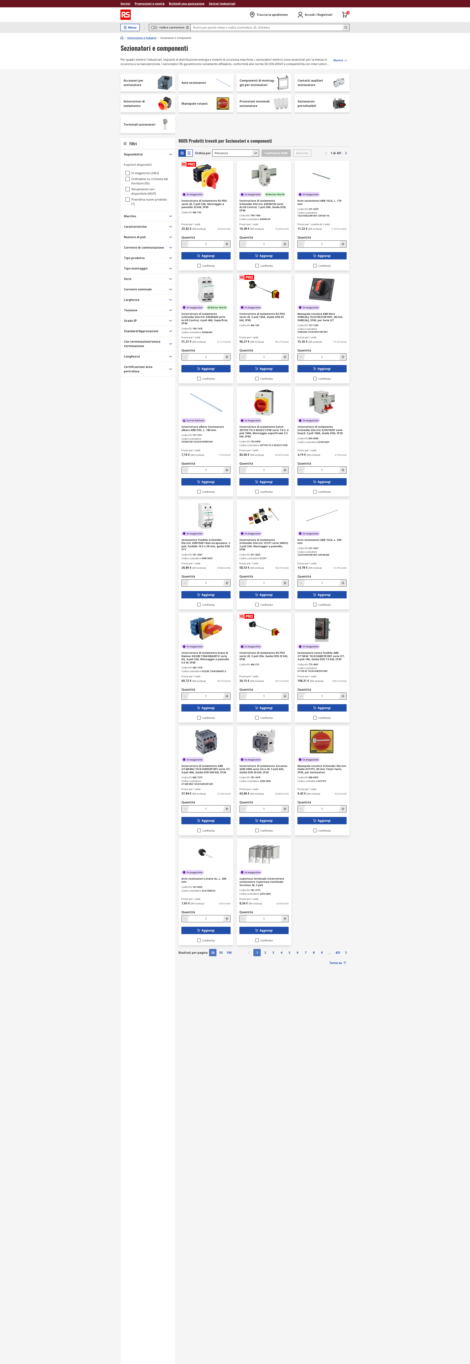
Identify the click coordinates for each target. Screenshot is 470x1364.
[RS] (125, 15)
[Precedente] (326, 153)
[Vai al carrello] (345, 14)
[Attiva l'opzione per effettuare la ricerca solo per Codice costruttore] (187, 27)
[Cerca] (345, 27)
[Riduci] (185, 244)
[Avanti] (346, 153)
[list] (189, 153)
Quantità (188, 237)
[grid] (182, 153)
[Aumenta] (226, 244)
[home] (121, 37)
